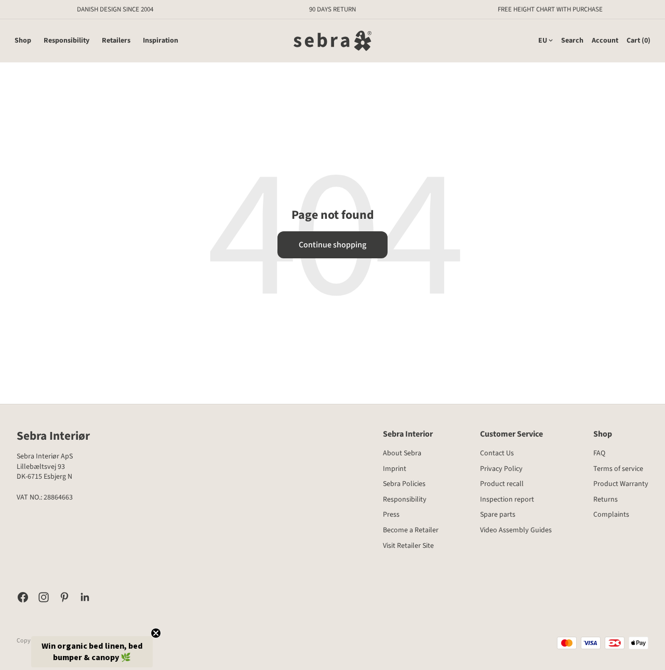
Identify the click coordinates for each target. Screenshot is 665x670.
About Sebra (402, 453)
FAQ (599, 453)
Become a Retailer (410, 530)
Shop (23, 41)
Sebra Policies (404, 484)
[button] (92, 651)
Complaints (611, 514)
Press (391, 514)
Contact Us (497, 453)
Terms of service (618, 469)
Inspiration (160, 41)
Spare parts (497, 514)
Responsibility (66, 41)
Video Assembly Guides (516, 530)
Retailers (116, 41)
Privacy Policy (501, 469)
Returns (605, 499)
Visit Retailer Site (408, 546)
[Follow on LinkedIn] (85, 597)
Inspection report (507, 499)
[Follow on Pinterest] (64, 597)
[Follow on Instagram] (43, 597)
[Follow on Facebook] (23, 597)
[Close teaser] (156, 633)
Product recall (502, 484)
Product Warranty (620, 484)
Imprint (394, 469)
